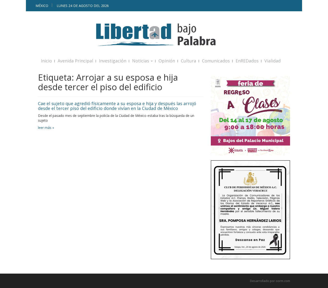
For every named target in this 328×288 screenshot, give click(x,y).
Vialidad (272, 61)
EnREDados (247, 61)
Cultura (188, 61)
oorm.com (283, 281)
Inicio (46, 61)
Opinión (166, 61)
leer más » (46, 127)
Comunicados (216, 61)
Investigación (112, 61)
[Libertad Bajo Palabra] (164, 35)
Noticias (141, 61)
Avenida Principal (75, 61)
